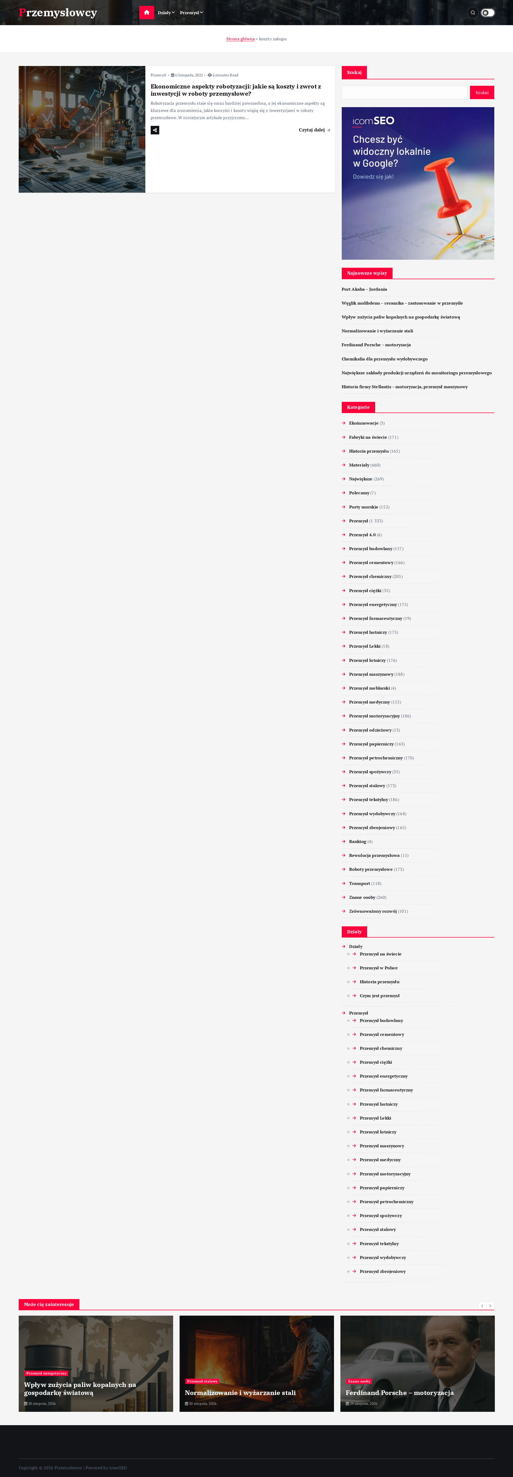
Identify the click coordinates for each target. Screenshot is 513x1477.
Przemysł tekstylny (368, 799)
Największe (361, 479)
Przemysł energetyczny (373, 604)
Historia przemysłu (369, 451)
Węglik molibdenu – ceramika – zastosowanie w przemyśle (402, 303)
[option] (96, 1364)
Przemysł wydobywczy (372, 814)
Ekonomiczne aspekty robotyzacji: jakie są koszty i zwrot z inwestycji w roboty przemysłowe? (236, 90)
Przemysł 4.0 (362, 535)
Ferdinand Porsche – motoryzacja (376, 345)
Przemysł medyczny (369, 702)
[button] (483, 1306)
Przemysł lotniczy (367, 660)
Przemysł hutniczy (368, 632)
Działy (164, 12)
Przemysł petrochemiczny (376, 758)
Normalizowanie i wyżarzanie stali (377, 331)
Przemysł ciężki (365, 590)
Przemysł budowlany (370, 548)
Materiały (359, 465)
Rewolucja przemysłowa (374, 855)
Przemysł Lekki (364, 646)
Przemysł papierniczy (371, 744)
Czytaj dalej (312, 130)
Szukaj (354, 72)
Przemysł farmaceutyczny (375, 618)
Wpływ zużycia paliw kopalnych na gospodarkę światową (401, 317)
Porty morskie (363, 507)
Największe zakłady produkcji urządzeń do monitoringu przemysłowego (417, 373)
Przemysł (189, 12)
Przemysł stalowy (367, 785)
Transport (359, 883)
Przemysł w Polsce (379, 968)
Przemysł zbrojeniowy (372, 827)
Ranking (357, 841)
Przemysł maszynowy (371, 674)
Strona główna (240, 39)
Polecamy (359, 493)
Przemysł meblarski (369, 688)
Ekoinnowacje (364, 423)
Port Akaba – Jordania (364, 289)
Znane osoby (362, 897)
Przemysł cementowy (371, 562)
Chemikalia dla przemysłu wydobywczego (385, 359)
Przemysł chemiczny (370, 576)
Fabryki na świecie (368, 437)
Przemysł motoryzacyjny (374, 716)
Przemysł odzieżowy (370, 730)
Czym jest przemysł (380, 995)
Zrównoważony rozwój (373, 911)
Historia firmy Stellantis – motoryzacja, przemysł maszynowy (405, 387)
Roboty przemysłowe (371, 869)
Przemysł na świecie (381, 954)
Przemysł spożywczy (370, 772)
